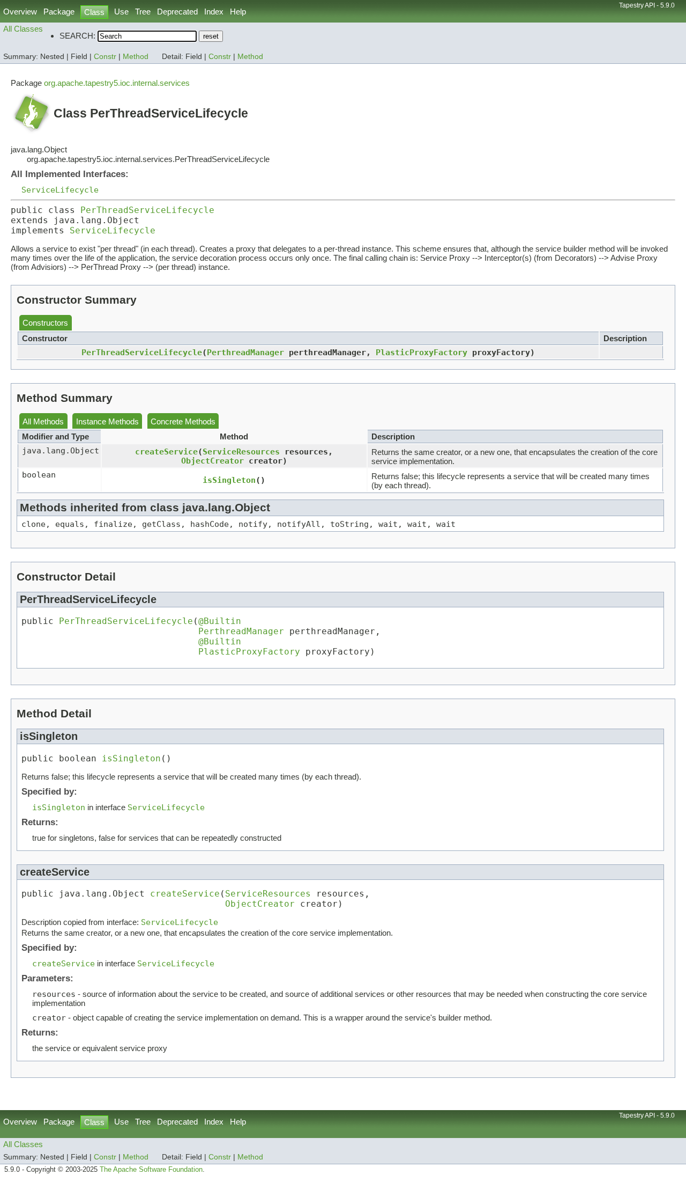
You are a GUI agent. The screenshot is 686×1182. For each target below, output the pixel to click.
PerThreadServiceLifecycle (147, 210)
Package (58, 11)
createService (166, 451)
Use (121, 11)
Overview (20, 11)
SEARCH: (77, 35)
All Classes (23, 28)
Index (213, 11)
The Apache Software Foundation (151, 1169)
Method (135, 57)
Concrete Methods (183, 421)
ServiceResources (241, 451)
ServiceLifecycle (60, 189)
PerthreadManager (245, 352)
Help (238, 11)
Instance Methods (107, 421)
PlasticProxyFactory (421, 352)
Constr (105, 57)
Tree (143, 11)
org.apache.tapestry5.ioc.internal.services (117, 82)
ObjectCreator (212, 460)
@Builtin (219, 621)
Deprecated (177, 11)
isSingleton (229, 479)
